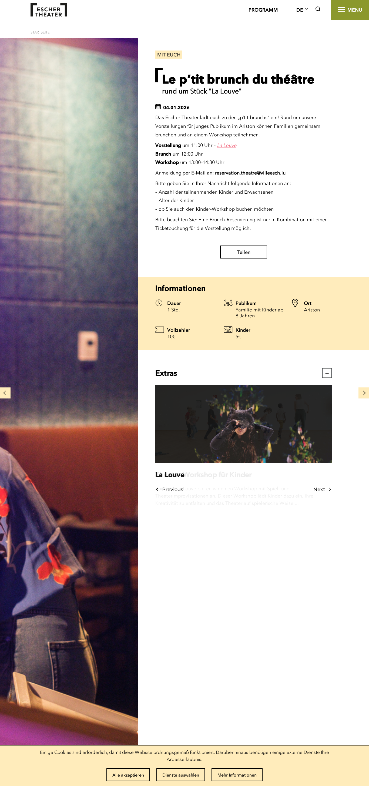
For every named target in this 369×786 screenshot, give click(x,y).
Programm (263, 10)
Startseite (40, 32)
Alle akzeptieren (128, 775)
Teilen (243, 252)
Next (319, 489)
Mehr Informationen (237, 775)
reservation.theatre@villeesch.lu (250, 173)
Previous (172, 489)
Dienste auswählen (180, 775)
